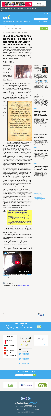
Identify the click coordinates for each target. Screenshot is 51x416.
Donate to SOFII (44, 28)
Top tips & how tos (25, 32)
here (35, 8)
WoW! (20, 28)
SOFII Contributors (14, 394)
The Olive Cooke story (38, 197)
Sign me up (46, 13)
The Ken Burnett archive (18, 313)
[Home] (18, 17)
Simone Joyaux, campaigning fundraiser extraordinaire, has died (40, 191)
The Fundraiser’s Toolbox (15, 32)
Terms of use (28, 412)
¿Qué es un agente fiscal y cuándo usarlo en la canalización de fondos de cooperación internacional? (40, 113)
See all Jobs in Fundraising (39, 344)
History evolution (7, 26)
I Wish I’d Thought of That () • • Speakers (24, 359)
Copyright (32, 412)
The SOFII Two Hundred (5, 8)
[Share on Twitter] (39, 315)
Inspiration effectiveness (18, 26)
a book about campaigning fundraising (41, 81)
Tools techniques (30, 26)
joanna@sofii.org (28, 404)
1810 (27, 413)
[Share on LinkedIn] (43, 315)
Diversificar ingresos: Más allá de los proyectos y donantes (41, 151)
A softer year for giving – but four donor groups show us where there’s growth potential (40, 137)
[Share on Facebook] (41, 315)
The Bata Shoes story (37, 193)
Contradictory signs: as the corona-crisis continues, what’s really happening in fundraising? (40, 199)
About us (6, 394)
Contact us (44, 394)
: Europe (24, 363)
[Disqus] (18, 296)
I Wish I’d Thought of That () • (24, 361)
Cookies (21, 412)
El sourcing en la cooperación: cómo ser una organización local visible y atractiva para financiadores (41, 168)
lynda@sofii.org (33, 402)
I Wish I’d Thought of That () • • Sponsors (24, 354)
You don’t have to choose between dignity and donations (40, 96)
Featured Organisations (26, 394)
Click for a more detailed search (42, 21)
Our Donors (37, 394)
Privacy (24, 412)
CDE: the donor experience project (10, 28)
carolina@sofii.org (32, 403)
